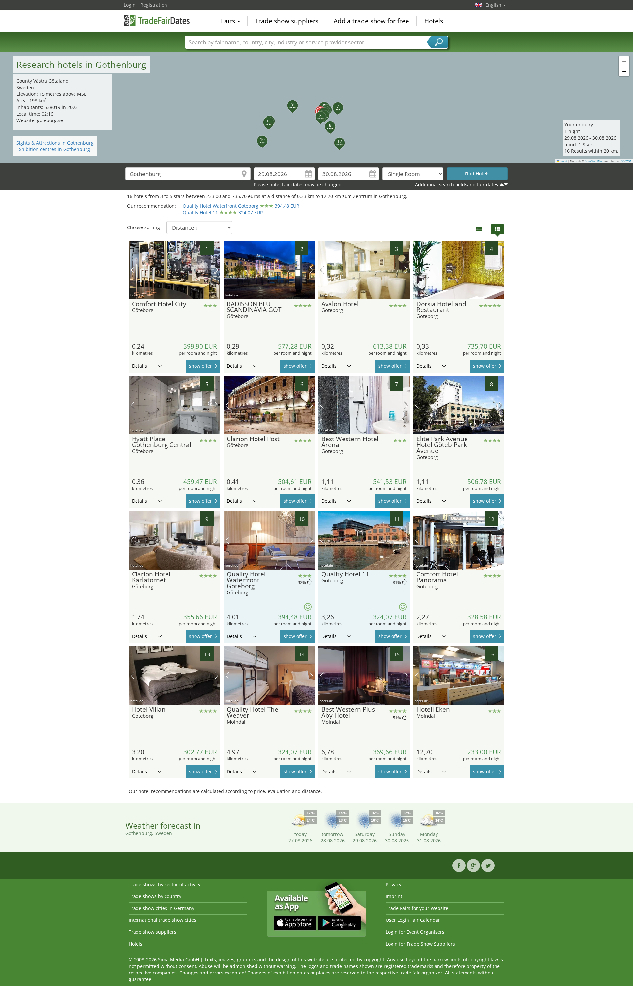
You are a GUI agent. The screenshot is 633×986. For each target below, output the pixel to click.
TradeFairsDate (157, 20)
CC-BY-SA (626, 161)
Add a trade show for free (371, 21)
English (494, 5)
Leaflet (563, 161)
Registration (153, 5)
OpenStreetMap (594, 161)
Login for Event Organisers (415, 932)
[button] (316, 108)
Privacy (393, 884)
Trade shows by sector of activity (164, 884)
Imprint (394, 896)
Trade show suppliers (286, 21)
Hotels (433, 21)
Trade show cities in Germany (161, 908)
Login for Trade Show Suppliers (420, 944)
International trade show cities (162, 920)
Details (139, 366)
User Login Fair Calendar (413, 920)
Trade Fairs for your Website (417, 908)
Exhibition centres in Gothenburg (53, 149)
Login (130, 5)
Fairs (229, 21)
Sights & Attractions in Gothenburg (55, 143)
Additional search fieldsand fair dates (456, 184)
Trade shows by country (155, 896)
